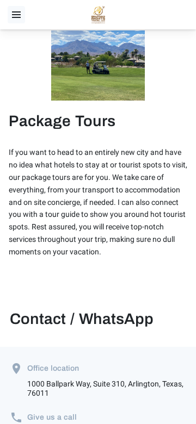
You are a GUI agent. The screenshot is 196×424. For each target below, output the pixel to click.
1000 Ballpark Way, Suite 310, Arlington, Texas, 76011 (105, 388)
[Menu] (16, 14)
